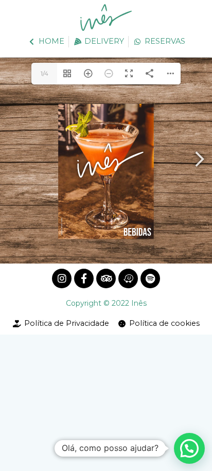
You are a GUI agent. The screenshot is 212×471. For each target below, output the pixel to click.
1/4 (44, 73)
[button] (189, 448)
